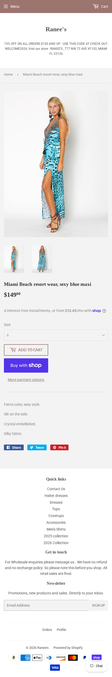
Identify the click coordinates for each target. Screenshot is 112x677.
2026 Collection (56, 543)
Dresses (56, 502)
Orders (47, 630)
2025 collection (56, 536)
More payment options (26, 380)
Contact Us (56, 489)
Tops (56, 509)
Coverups (56, 516)
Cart (104, 6)
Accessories (56, 522)
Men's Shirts (56, 529)
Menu (15, 6)
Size (7, 325)
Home (8, 74)
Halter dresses (56, 496)
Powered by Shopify (68, 648)
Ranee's (56, 29)
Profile (61, 630)
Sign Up (98, 605)
